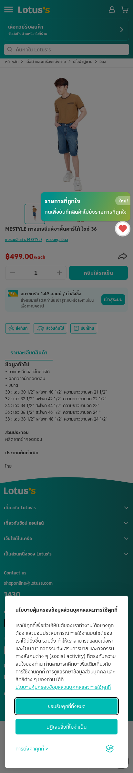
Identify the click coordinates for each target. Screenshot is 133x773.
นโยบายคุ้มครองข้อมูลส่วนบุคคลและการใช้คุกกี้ (63, 687)
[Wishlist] (122, 228)
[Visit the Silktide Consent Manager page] (110, 748)
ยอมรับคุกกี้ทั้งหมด (66, 706)
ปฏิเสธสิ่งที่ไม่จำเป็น (66, 727)
